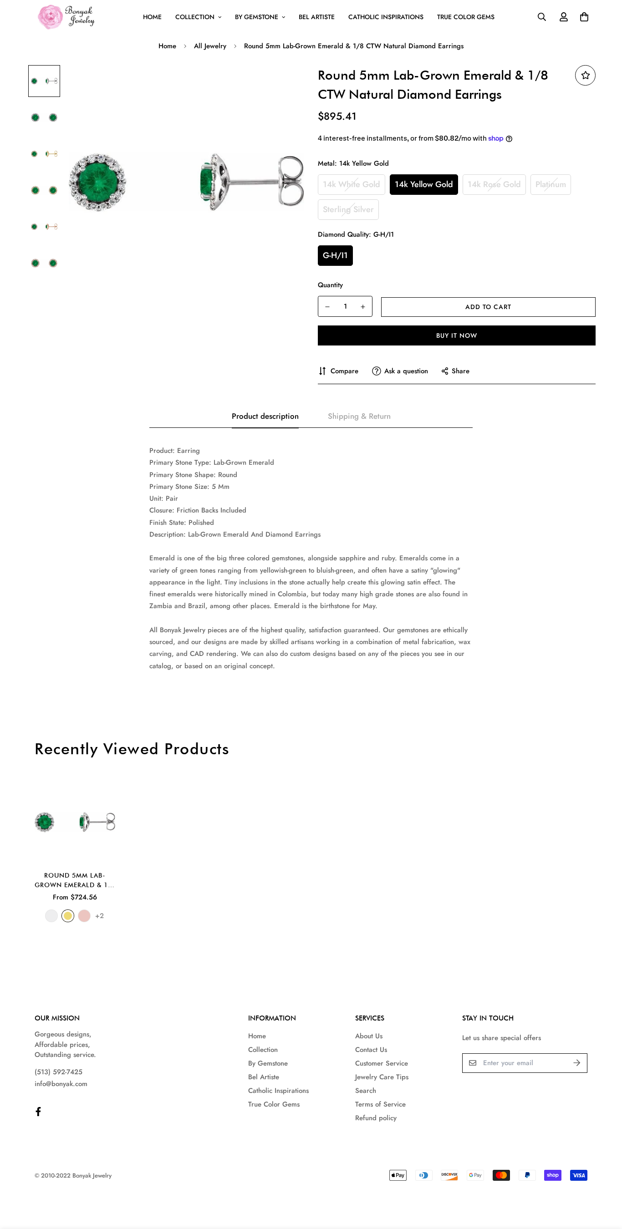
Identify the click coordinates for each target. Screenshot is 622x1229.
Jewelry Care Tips (381, 1077)
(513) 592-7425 (58, 1072)
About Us (368, 1036)
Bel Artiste (317, 16)
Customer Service (381, 1063)
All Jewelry (210, 46)
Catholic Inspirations (385, 16)
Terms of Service (380, 1104)
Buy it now (456, 335)
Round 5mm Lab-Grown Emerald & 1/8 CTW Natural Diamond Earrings (75, 881)
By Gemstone (256, 16)
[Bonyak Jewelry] (68, 17)
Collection (194, 16)
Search (365, 1091)
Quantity (330, 285)
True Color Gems (466, 16)
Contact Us (371, 1050)
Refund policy (376, 1118)
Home (152, 16)
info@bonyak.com (61, 1084)
